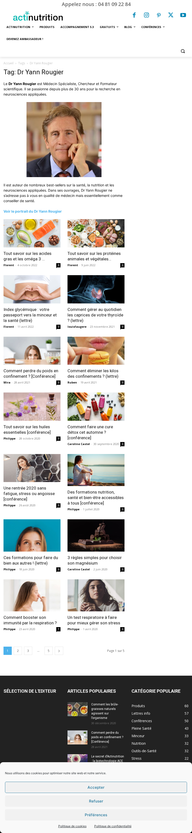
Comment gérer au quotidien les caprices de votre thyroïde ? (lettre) (95, 315)
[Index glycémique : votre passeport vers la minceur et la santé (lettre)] (32, 289)
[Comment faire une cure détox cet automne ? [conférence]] (96, 406)
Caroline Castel (79, 444)
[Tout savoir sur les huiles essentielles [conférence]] (32, 406)
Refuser (96, 801)
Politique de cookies (72, 826)
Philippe (10, 438)
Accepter (96, 787)
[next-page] (59, 651)
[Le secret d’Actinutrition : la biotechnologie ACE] (78, 759)
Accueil (9, 63)
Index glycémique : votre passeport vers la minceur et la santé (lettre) (30, 315)
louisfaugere (77, 326)
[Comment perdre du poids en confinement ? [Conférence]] (32, 351)
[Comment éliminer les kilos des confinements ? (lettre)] (96, 351)
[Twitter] (171, 15)
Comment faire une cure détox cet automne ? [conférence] (90, 432)
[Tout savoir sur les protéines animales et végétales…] (96, 233)
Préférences (96, 814)
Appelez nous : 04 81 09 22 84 (96, 4)
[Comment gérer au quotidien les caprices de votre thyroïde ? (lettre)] (96, 289)
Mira (7, 382)
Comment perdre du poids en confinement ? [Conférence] (107, 737)
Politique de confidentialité (113, 826)
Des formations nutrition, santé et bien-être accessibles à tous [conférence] (96, 498)
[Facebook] (134, 15)
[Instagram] (146, 15)
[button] (182, 51)
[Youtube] (183, 15)
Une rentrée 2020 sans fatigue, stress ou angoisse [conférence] (29, 494)
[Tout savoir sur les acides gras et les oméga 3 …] (32, 233)
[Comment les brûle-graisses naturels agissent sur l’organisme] (78, 709)
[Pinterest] (158, 15)
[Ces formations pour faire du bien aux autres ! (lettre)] (32, 535)
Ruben (72, 382)
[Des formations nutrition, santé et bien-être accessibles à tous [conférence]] (96, 470)
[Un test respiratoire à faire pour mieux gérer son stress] (96, 595)
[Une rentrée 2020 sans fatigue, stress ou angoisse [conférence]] (32, 468)
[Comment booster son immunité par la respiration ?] (32, 595)
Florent (9, 265)
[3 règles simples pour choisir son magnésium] (96, 535)
